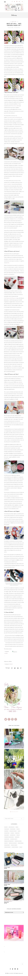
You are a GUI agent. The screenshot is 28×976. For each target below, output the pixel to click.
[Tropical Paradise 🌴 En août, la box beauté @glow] (14, 738)
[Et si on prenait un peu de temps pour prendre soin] (14, 779)
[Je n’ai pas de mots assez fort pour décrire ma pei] (14, 800)
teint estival (17, 383)
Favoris (13, 21)
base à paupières (8, 184)
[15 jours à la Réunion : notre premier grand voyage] (14, 759)
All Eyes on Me (16, 218)
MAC (8, 262)
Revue (15, 21)
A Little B (11, 664)
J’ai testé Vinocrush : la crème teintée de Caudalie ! (13, 883)
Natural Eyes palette (15, 105)
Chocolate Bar (10, 117)
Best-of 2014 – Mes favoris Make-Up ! (14, 24)
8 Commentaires (17, 27)
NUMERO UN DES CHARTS (10, 852)
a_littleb (5, 653)
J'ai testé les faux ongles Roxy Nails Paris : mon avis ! (13, 866)
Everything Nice (17, 117)
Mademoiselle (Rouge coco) (11, 298)
